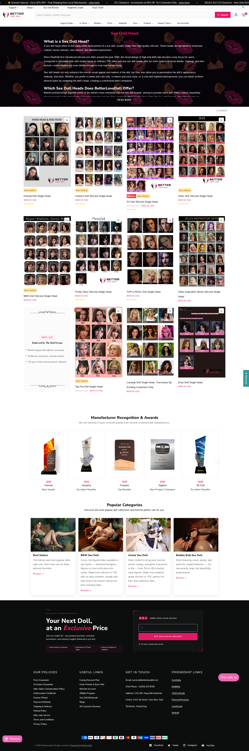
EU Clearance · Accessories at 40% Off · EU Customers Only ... (152, 3)
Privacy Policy (40, 724)
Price (109, 23)
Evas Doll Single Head (190, 382)
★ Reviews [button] (246, 378)
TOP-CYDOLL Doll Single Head (143, 291)
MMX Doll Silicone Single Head (40, 296)
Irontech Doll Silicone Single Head (93, 196)
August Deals (66, 23)
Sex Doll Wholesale (89, 697)
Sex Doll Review (51, 7)
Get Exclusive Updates (168, 636)
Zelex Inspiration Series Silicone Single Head (199, 294)
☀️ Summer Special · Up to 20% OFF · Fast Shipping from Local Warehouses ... (54, 3)
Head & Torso (164, 23)
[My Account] (236, 14)
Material (122, 23)
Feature (147, 23)
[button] (218, 461)
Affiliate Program (87, 693)
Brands (97, 23)
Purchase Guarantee (43, 684)
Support (12, 7)
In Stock (83, 23)
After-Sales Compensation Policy (49, 689)
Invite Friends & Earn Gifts (92, 684)
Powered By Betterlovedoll (81, 745)
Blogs (82, 702)
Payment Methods (42, 702)
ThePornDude (178, 693)
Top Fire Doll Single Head (88, 386)
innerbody (176, 680)
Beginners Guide (75, 7)
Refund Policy (40, 711)
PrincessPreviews (180, 699)
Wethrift (175, 713)
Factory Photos (40, 697)
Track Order (97, 7)
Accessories (183, 23)
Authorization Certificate (44, 693)
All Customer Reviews (90, 706)
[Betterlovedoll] (17, 15)
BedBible (176, 686)
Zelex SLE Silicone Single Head (195, 196)
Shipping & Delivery (42, 706)
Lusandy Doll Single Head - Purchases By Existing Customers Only (149, 385)
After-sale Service (41, 715)
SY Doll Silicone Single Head (142, 201)
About (29, 7)
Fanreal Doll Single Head (37, 196)
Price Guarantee (41, 680)
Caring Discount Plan (89, 680)
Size (135, 23)
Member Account (88, 689)
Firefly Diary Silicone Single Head (93, 291)
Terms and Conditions (43, 719)
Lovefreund (177, 706)
